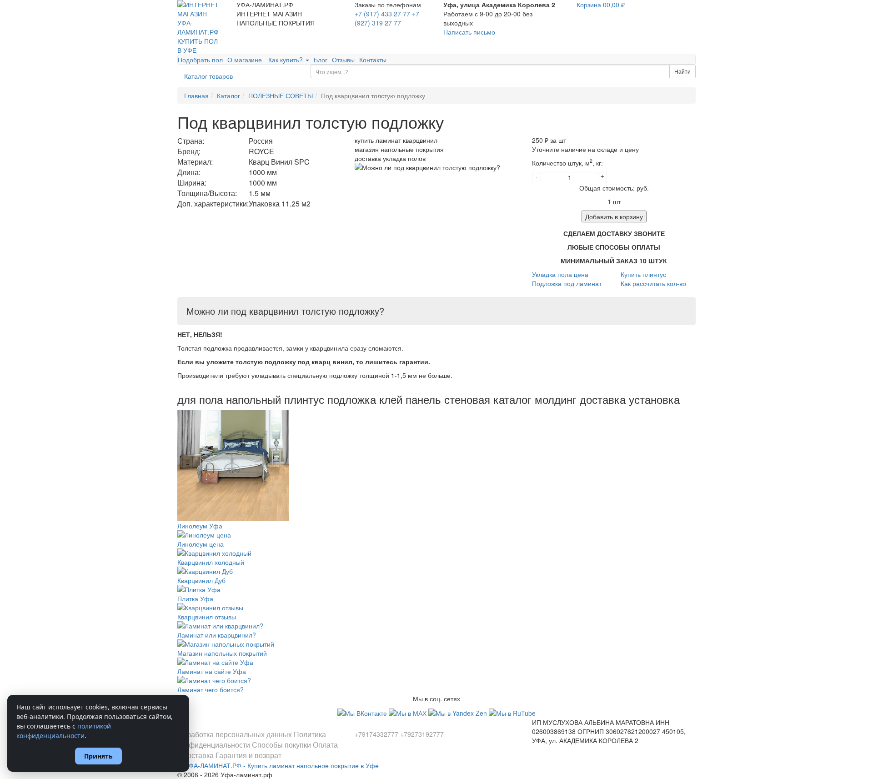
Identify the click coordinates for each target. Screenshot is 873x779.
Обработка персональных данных (234, 734)
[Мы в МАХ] (408, 712)
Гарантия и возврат (248, 755)
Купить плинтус (643, 274)
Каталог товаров (208, 75)
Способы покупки (281, 744)
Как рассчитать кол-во (653, 283)
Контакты (372, 59)
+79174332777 (376, 734)
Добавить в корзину (614, 216)
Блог (320, 59)
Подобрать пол (200, 59)
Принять (98, 756)
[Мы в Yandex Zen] (458, 712)
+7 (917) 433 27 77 (382, 13)
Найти (682, 71)
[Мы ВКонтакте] (363, 712)
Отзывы (343, 59)
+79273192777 (422, 734)
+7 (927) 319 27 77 (387, 18)
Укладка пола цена (560, 274)
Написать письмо (469, 31)
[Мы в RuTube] (512, 712)
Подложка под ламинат (567, 283)
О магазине (244, 59)
